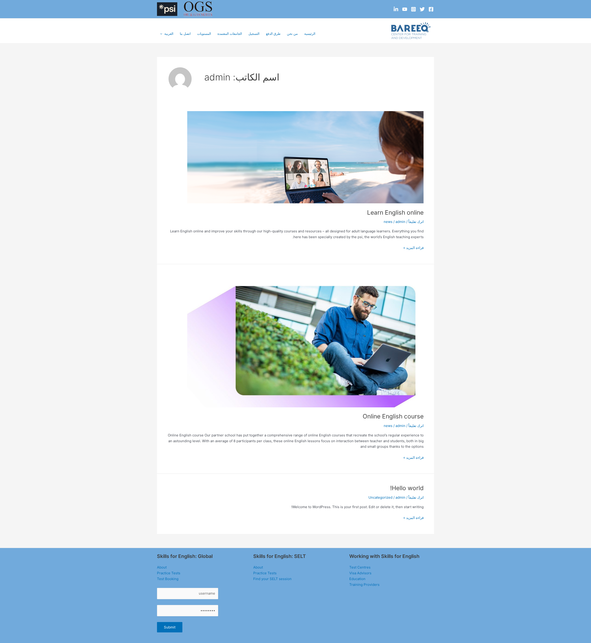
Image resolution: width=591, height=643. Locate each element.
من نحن (292, 34)
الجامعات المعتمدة (229, 34)
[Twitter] (422, 9)
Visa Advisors (360, 573)
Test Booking (167, 579)
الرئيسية (309, 34)
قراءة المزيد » (413, 248)
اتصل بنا (185, 34)
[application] (162, 33)
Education (357, 579)
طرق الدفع (273, 34)
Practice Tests (265, 573)
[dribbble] (396, 9)
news (388, 221)
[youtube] (405, 9)
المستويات (204, 34)
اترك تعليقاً (416, 221)
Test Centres (360, 567)
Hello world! (407, 488)
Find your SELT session (272, 579)
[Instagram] (413, 9)
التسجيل (253, 34)
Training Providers (364, 584)
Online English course (393, 416)
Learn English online (395, 212)
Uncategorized (380, 497)
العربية (168, 34)
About (258, 567)
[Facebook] (431, 9)
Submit (169, 627)
